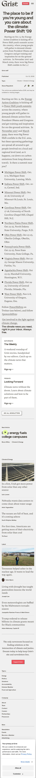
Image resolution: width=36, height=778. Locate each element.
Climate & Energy (17, 442)
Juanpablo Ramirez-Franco (11, 612)
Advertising (5, 738)
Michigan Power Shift (15, 172)
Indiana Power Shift (14, 184)
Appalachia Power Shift (16, 270)
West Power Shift (13, 294)
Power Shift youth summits (17, 106)
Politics (4, 678)
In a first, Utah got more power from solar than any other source (17, 487)
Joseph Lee (5, 596)
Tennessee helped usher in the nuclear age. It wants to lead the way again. (18, 571)
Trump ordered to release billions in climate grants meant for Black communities (18, 621)
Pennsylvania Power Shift (17, 246)
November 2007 (10, 131)
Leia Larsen (5, 494)
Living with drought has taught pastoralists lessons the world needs (17, 589)
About (4, 702)
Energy (4, 676)
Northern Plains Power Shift (18, 223)
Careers (4, 711)
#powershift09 (9, 314)
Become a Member (8, 735)
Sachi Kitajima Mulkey (9, 520)
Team (3, 705)
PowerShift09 (16, 307)
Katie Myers (9, 580)
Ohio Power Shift (13, 235)
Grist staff (5, 70)
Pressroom (5, 717)
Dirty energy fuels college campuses (14, 434)
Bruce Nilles (6, 442)
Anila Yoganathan (7, 507)
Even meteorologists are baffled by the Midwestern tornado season (18, 605)
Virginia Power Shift (14, 258)
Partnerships (6, 714)
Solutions (5, 681)
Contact (4, 708)
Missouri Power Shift (15, 192)
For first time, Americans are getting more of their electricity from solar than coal (17, 529)
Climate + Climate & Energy (25, 81)
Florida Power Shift (14, 282)
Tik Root (4, 536)
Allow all (18, 768)
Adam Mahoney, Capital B (10, 628)
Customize (17, 774)
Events (4, 732)
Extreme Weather (7, 687)
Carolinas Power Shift (15, 207)
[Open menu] (32, 3)
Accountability (7, 684)
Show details (25, 762)
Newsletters (6, 729)
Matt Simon (25, 612)
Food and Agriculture (9, 690)
